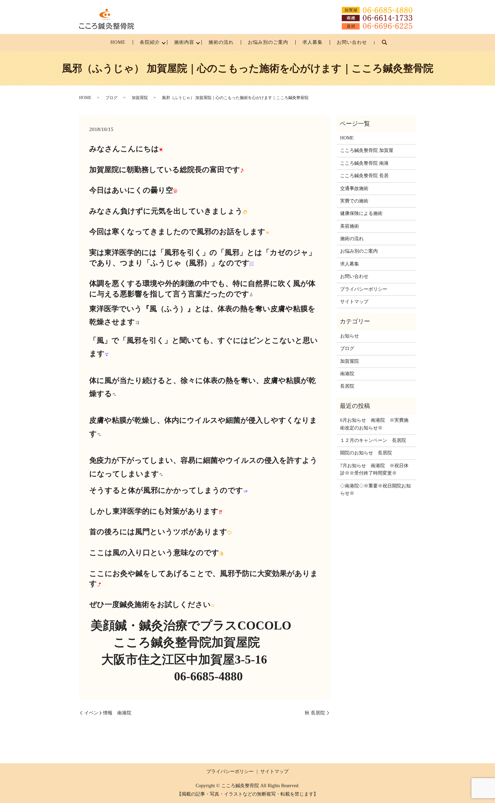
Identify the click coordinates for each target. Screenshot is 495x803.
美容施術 (349, 226)
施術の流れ (221, 42)
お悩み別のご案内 (268, 42)
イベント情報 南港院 (107, 712)
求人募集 (312, 42)
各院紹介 (150, 42)
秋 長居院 (315, 712)
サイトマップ (354, 301)
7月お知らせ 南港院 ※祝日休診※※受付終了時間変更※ (374, 469)
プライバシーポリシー (363, 289)
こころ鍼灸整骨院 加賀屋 (366, 150)
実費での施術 (354, 200)
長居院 (347, 386)
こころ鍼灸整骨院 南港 (364, 163)
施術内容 (184, 42)
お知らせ (349, 336)
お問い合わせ (352, 42)
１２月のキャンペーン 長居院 (373, 440)
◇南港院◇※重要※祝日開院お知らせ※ (375, 489)
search (388, 45)
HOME (118, 42)
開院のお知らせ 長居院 (366, 452)
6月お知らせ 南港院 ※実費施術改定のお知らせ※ (374, 424)
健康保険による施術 (361, 213)
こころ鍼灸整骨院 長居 (364, 175)
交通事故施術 (354, 188)
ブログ (111, 97)
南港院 (347, 373)
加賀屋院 (140, 97)
